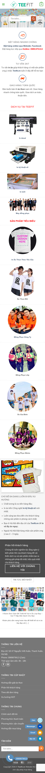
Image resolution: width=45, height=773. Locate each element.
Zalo (33, 720)
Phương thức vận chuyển (12, 724)
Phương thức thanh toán (12, 719)
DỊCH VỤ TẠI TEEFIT (22, 106)
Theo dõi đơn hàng (9, 692)
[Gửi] (33, 18)
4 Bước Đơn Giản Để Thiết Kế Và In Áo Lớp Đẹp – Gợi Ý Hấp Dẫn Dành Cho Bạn (22, 615)
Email (33, 733)
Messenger (31, 726)
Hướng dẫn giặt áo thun (11, 683)
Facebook (36, 46)
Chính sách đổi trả (9, 714)
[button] (3, 4)
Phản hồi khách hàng (10, 688)
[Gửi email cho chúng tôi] (8, 664)
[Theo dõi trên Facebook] (4, 664)
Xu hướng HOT (8, 697)
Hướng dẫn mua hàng (11, 728)
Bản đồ (32, 739)
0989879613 (21, 759)
